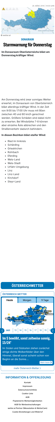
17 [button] (35, 330)
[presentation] (2, 330)
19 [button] (45, 330)
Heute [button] (9, 300)
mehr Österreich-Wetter (26, 368)
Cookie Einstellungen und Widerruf (27, 412)
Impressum (27, 386)
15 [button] (25, 330)
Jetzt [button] (8, 330)
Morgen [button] (27, 300)
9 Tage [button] (45, 300)
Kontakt (27, 382)
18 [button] (40, 330)
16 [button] (30, 330)
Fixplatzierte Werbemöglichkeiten (27, 401)
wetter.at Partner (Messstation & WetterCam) (27, 408)
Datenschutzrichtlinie (27, 390)
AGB (27, 397)
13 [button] (15, 330)
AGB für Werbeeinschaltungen (27, 404)
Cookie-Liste (27, 393)
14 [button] (20, 330)
